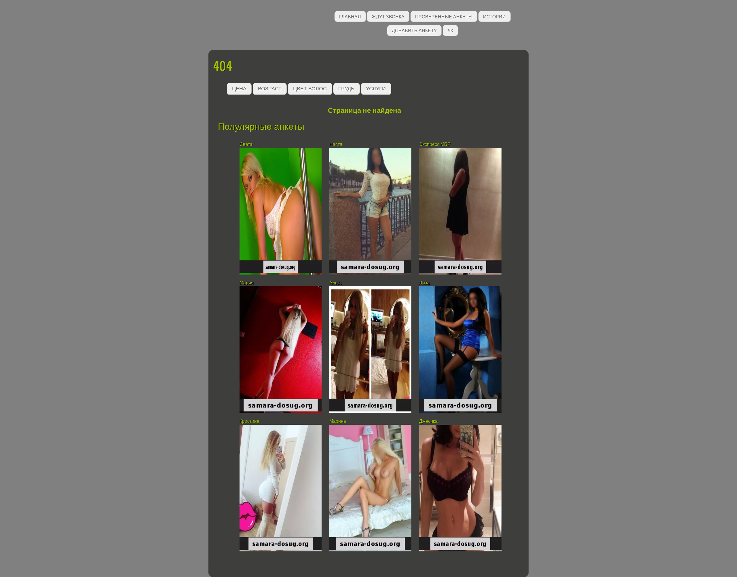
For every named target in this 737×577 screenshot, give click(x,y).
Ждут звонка (388, 16)
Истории (494, 16)
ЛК (450, 30)
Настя (335, 144)
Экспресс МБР (435, 144)
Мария (247, 282)
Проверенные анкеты (443, 16)
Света (246, 144)
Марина (337, 421)
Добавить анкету (414, 30)
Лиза (424, 282)
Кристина (249, 421)
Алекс (335, 282)
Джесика (428, 421)
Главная (350, 16)
